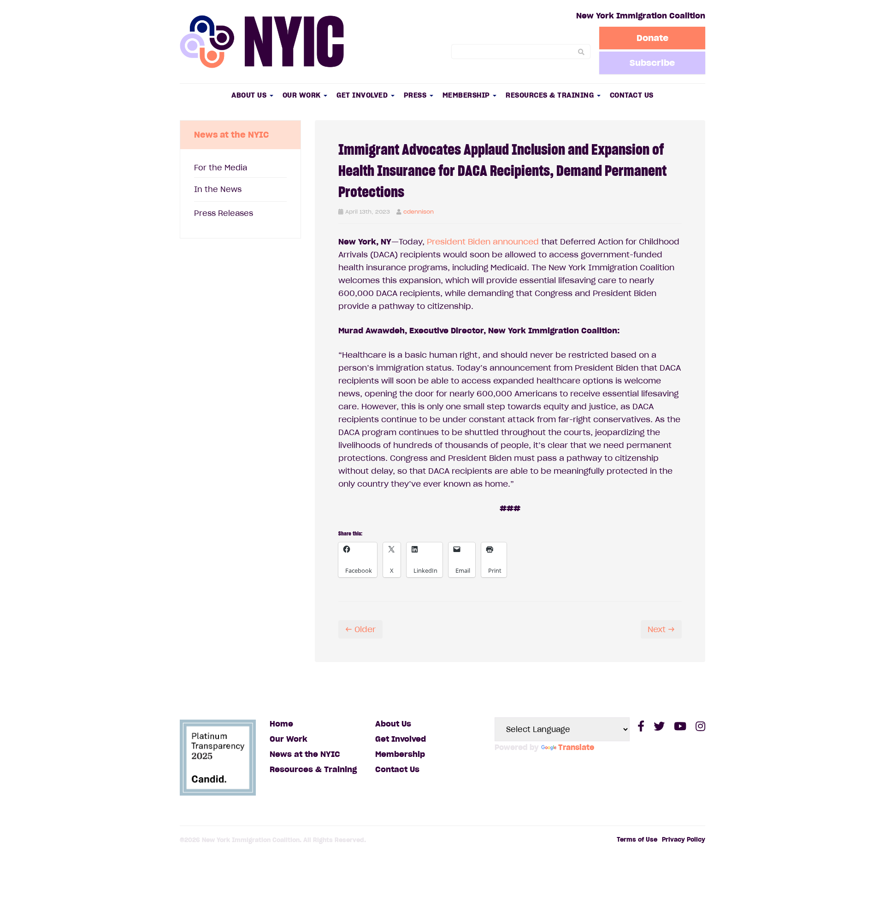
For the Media (220, 167)
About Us (250, 95)
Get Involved (363, 95)
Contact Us (632, 95)
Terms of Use (637, 839)
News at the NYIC (305, 754)
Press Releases (223, 213)
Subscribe (652, 62)
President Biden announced (483, 242)
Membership (467, 95)
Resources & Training (551, 95)
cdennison (418, 211)
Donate (652, 37)
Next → (661, 629)
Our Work (303, 95)
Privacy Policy (683, 839)
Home (281, 724)
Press (416, 95)
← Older (360, 629)
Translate (576, 747)
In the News (218, 189)
